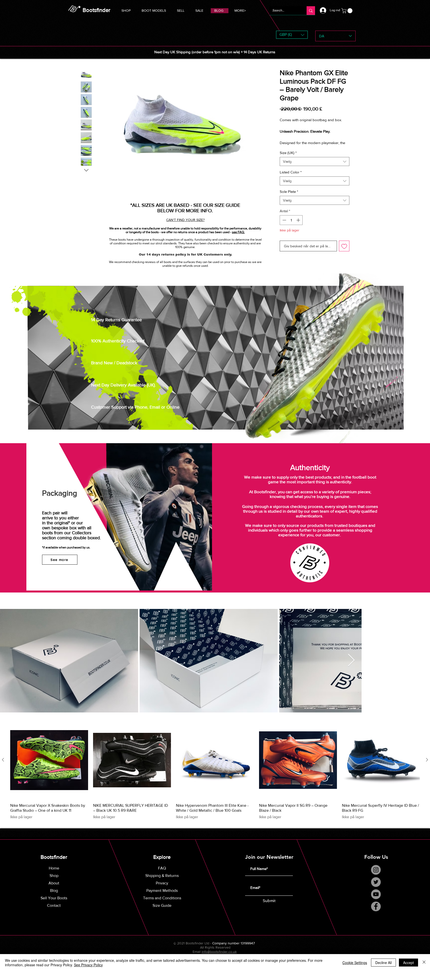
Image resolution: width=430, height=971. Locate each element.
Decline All (383, 962)
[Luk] (424, 962)
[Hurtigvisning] (49, 766)
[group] (215, 776)
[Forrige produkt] (3, 765)
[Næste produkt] (427, 765)
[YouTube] (376, 900)
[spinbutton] (291, 225)
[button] (153, 9)
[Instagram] (376, 875)
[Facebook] (376, 912)
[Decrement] (283, 225)
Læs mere (287, 148)
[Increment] (298, 225)
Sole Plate (289, 197)
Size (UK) (288, 158)
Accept (408, 962)
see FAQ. (238, 232)
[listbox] (292, 35)
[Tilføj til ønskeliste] (344, 251)
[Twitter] (376, 888)
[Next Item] (420, 666)
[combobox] (314, 167)
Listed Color (291, 178)
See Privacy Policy (88, 964)
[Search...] (311, 10)
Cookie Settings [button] (354, 962)
